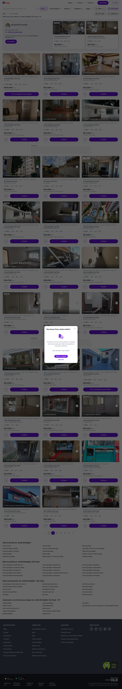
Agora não (61, 359)
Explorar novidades (61, 356)
